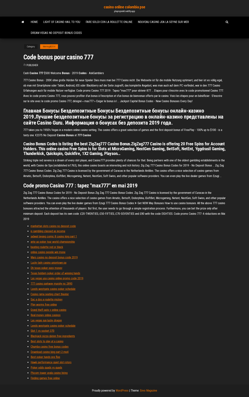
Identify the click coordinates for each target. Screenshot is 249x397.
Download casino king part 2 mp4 (50, 352)
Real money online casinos (46, 315)
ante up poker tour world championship (53, 241)
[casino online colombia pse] (23, 22)
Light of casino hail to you (61, 22)
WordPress (122, 390)
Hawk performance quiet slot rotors (51, 362)
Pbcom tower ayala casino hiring (49, 373)
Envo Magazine (148, 390)
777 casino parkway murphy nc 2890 (51, 283)
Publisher (32, 65)
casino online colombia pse (124, 7)
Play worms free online (44, 304)
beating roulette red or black (47, 247)
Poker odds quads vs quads (46, 367)
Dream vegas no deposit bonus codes (56, 33)
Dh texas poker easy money (46, 268)
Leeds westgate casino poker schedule (53, 289)
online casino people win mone (48, 252)
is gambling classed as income (48, 231)
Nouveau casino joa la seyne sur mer (163, 22)
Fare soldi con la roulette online (109, 22)
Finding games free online (45, 378)
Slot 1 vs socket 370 (42, 331)
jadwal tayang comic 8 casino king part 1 (54, 236)
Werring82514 (49, 46)
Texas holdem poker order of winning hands (55, 273)
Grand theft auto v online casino (48, 310)
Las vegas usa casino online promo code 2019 (57, 278)
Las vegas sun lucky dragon (46, 320)
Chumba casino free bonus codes (50, 346)
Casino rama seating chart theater (50, 294)
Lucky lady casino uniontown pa (48, 262)
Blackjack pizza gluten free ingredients (53, 336)
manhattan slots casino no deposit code (53, 226)
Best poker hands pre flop (45, 357)
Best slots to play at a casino (47, 341)
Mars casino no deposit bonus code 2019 (54, 257)
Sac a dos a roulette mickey (47, 299)
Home (34, 22)
